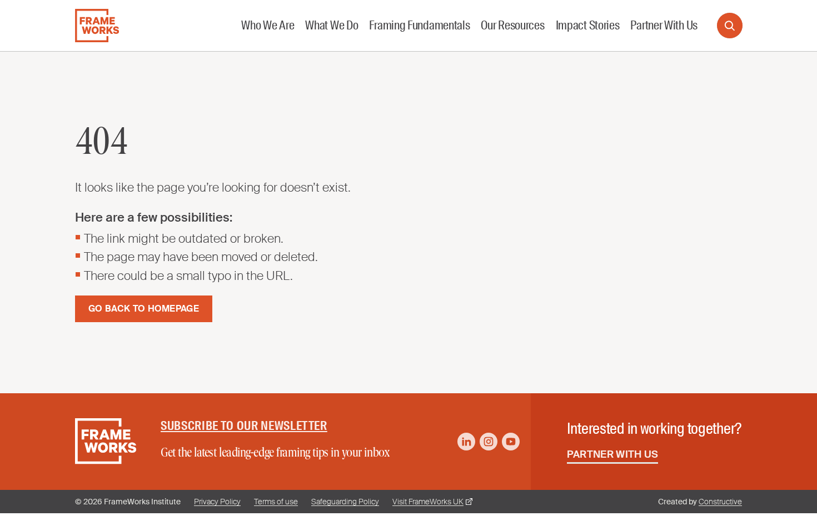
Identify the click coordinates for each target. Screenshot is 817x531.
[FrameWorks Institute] (97, 25)
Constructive (720, 502)
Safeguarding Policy (345, 502)
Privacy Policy (217, 502)
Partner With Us (613, 454)
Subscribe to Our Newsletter (244, 426)
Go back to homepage (143, 308)
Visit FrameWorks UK (428, 502)
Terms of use (276, 502)
